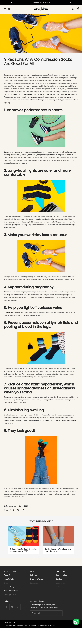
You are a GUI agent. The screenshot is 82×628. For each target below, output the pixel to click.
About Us (7, 575)
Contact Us (34, 583)
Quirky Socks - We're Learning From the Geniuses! (58, 550)
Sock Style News (10, 595)
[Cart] (77, 9)
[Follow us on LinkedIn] (17, 607)
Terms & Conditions (11, 591)
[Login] (73, 9)
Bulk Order (33, 575)
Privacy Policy (9, 587)
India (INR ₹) (9, 622)
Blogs (6, 583)
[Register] (59, 613)
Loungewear (60, 583)
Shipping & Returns (37, 579)
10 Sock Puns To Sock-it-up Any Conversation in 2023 (23, 550)
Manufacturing (9, 579)
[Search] (9, 9)
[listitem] (13, 510)
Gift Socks (59, 587)
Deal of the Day (61, 575)
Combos (59, 579)
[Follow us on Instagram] (12, 607)
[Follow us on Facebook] (7, 607)
